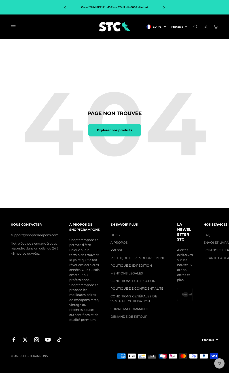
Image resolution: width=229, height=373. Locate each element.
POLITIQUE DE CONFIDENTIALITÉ (136, 288)
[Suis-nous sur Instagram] (37, 340)
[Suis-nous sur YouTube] (48, 340)
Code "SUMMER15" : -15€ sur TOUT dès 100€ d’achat (114, 7)
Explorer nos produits (114, 130)
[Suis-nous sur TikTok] (59, 340)
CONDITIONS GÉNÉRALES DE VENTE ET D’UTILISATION (133, 298)
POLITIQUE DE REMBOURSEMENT (137, 258)
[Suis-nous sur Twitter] (25, 340)
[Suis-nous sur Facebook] (14, 340)
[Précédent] (65, 7)
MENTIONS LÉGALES (126, 273)
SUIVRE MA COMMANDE (129, 309)
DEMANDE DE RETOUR (128, 317)
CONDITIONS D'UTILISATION (132, 281)
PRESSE (116, 250)
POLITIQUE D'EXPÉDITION (131, 266)
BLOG (115, 235)
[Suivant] (164, 7)
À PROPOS (119, 243)
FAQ (207, 235)
